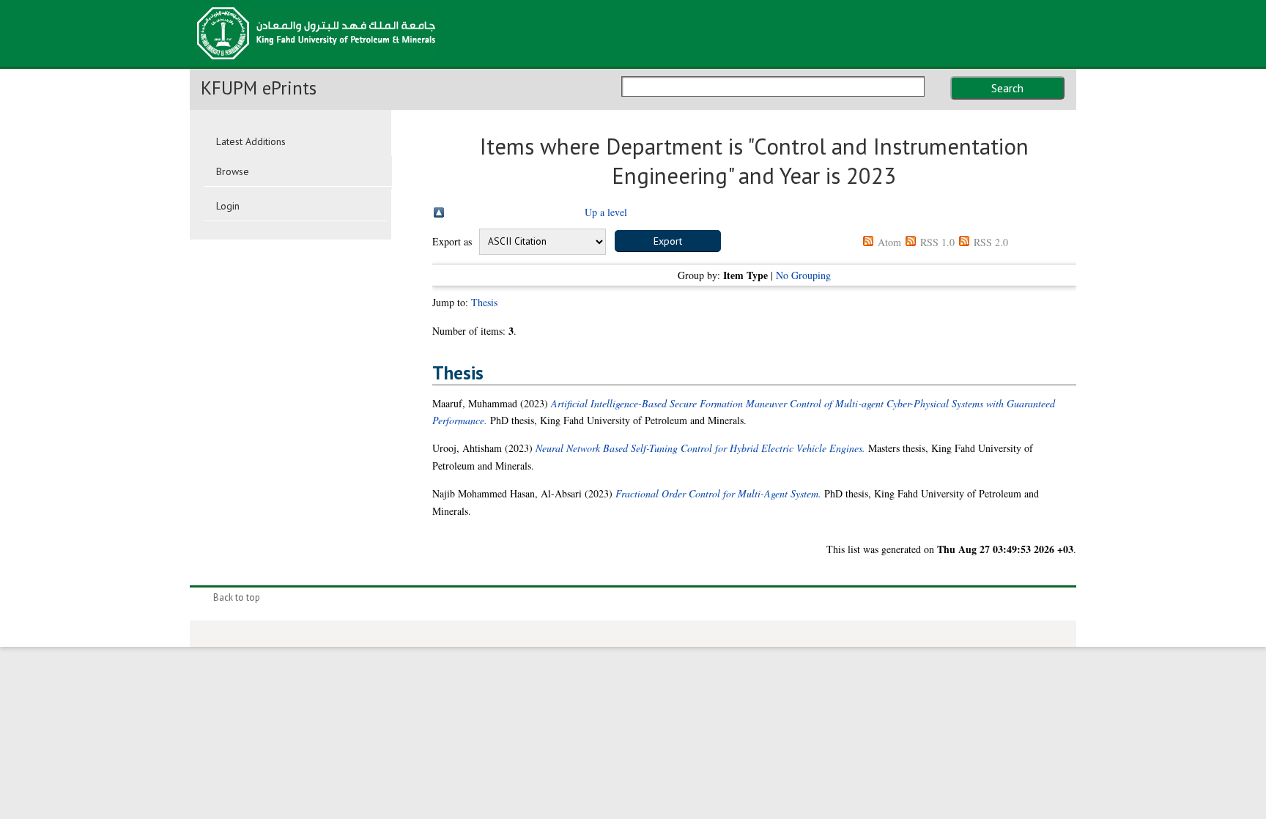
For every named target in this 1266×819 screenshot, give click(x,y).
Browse (232, 171)
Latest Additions (251, 141)
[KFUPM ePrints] (316, 64)
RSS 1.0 (937, 242)
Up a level (606, 212)
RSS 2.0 (991, 242)
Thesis (484, 302)
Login (228, 205)
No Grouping (803, 275)
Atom (889, 242)
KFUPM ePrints (258, 88)
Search (1007, 88)
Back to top (236, 597)
